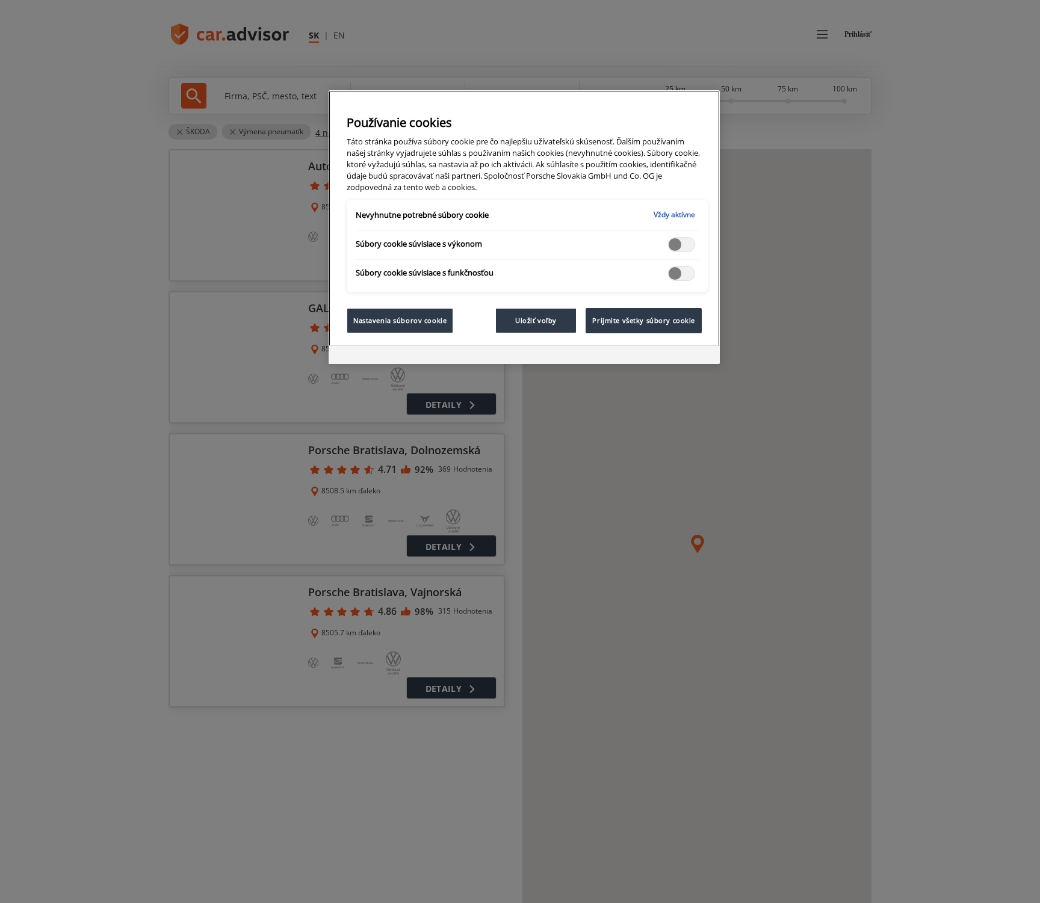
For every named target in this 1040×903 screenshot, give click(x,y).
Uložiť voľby (536, 320)
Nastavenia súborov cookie (400, 320)
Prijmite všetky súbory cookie (643, 320)
